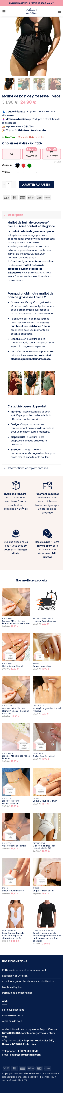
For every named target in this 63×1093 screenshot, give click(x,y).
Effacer (57, 162)
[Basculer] (5, 215)
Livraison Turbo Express (44, 621)
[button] (4, 11)
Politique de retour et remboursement (24, 970)
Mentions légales (12, 987)
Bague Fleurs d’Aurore (13, 891)
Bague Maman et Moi (43, 891)
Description (15, 215)
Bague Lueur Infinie (42, 666)
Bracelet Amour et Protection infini (11, 802)
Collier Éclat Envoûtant (44, 756)
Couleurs (7, 165)
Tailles (6, 172)
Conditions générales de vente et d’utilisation (28, 981)
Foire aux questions (13, 1009)
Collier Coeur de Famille (14, 846)
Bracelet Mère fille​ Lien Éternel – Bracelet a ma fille (16, 622)
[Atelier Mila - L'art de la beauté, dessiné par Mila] (31, 11)
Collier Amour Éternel (12, 666)
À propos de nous (12, 1021)
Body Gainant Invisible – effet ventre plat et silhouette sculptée (14, 936)
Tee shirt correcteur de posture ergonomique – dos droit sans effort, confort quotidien (47, 937)
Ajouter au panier (36, 185)
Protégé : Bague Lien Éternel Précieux (47, 709)
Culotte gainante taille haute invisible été (44, 847)
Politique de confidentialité (17, 992)
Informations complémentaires (28, 468)
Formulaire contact (13, 1015)
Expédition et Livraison (15, 976)
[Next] (56, 46)
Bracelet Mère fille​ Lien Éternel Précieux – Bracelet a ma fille (15, 711)
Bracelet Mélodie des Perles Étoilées (16, 757)
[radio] (17, 166)
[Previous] (7, 46)
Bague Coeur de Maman (45, 801)
